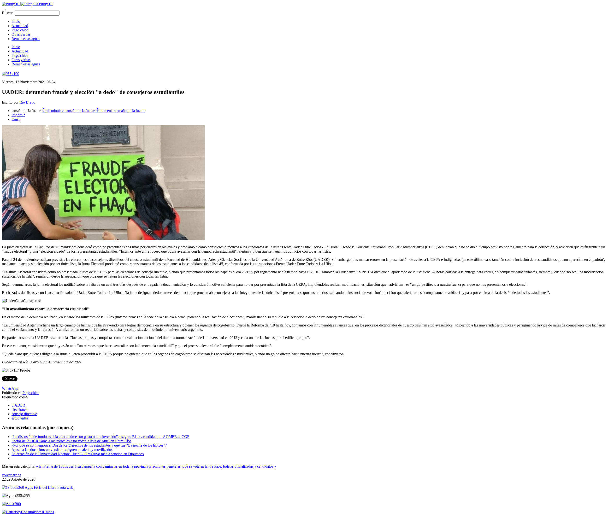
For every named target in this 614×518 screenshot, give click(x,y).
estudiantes (20, 418)
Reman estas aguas (26, 39)
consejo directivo (24, 414)
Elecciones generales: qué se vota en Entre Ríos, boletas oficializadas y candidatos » (212, 466)
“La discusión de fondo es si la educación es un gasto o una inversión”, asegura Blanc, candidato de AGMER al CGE (100, 437)
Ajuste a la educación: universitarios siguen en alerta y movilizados (62, 450)
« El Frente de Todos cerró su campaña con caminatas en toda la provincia (92, 466)
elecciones (19, 409)
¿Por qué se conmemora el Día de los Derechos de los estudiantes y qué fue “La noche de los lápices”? (89, 445)
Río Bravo (27, 102)
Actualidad (20, 26)
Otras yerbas (21, 34)
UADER (18, 405)
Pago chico (20, 30)
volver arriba (11, 475)
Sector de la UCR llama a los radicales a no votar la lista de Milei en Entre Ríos (71, 441)
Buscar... (8, 13)
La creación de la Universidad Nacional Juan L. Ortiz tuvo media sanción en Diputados (78, 454)
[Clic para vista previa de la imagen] (103, 239)
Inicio (16, 21)
